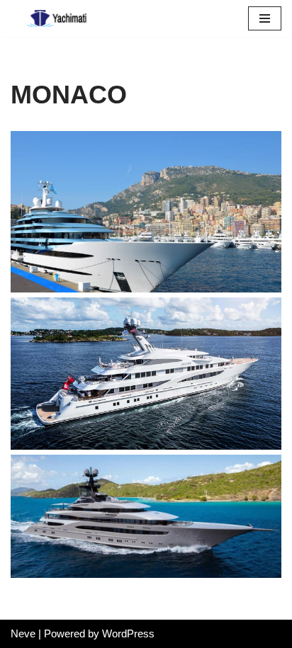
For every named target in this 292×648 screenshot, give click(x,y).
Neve (23, 633)
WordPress (128, 633)
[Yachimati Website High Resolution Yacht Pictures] (53, 18)
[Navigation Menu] (264, 18)
